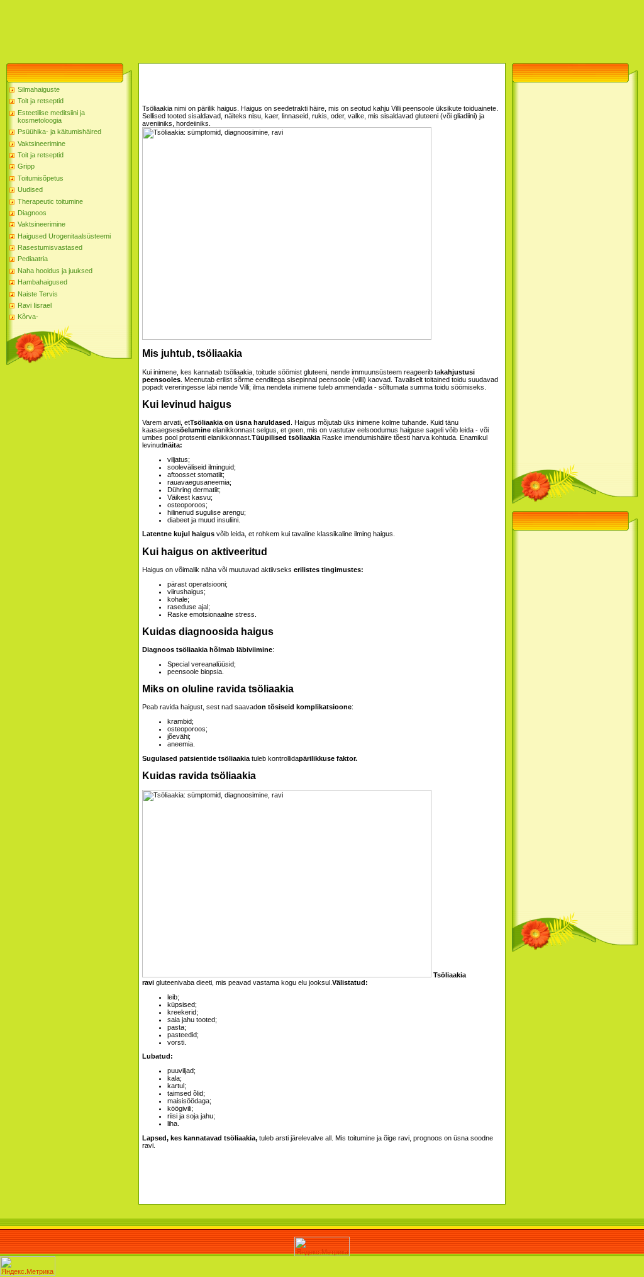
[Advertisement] (229, 28)
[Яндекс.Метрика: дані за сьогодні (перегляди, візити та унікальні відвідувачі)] (322, 1246)
